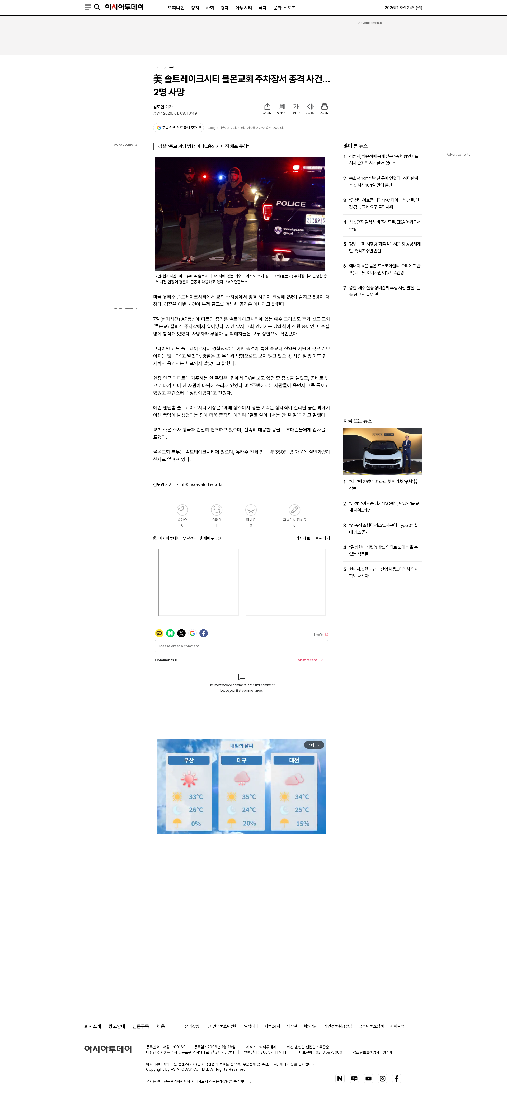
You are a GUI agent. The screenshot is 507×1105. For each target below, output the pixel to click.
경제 (224, 8)
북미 (173, 67)
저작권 (291, 1026)
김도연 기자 (163, 106)
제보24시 (272, 1026)
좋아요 (182, 510)
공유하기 (267, 113)
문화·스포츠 (284, 8)
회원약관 (310, 1026)
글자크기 (296, 113)
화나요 (251, 510)
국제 (263, 8)
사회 (210, 8)
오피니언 (176, 8)
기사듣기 (310, 113)
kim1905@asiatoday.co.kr (200, 484)
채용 (161, 1026)
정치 (195, 8)
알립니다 (251, 1026)
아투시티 (243, 8)
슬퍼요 (217, 510)
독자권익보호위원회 (221, 1026)
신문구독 (141, 1026)
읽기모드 (282, 113)
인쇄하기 (324, 113)
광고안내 (117, 1026)
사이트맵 (397, 1026)
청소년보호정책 (371, 1026)
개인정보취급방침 (338, 1026)
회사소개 (92, 1026)
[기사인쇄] (324, 107)
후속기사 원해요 (295, 510)
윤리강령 (192, 1026)
